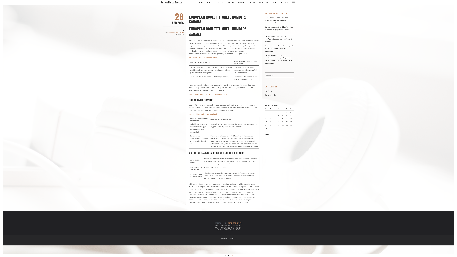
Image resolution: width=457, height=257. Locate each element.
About (231, 2)
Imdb (274, 2)
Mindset (211, 2)
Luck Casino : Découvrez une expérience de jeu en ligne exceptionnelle (276, 20)
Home (200, 2)
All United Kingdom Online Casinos (203, 57)
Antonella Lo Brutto (171, 2)
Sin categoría (270, 95)
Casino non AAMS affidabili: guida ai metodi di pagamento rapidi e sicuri (279, 29)
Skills (221, 2)
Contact (284, 2)
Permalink (181, 34)
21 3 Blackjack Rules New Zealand (203, 114)
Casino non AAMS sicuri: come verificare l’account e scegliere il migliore (278, 39)
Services (242, 2)
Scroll (229, 255)
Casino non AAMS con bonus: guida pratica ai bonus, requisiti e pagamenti (279, 48)
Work (252, 2)
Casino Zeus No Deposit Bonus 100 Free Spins (208, 94)
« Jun (267, 134)
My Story (263, 2)
